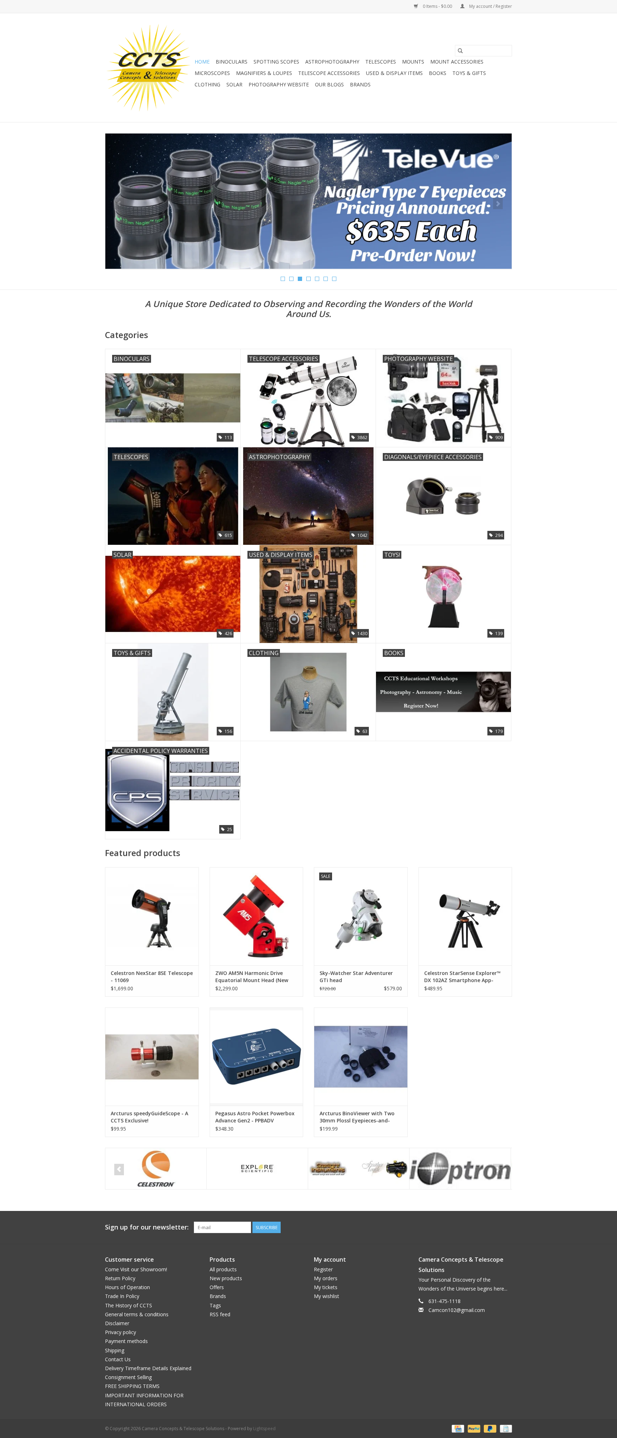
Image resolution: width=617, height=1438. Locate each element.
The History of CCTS (128, 1305)
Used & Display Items (394, 73)
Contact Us (118, 1359)
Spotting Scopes (276, 61)
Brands (360, 84)
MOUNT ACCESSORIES (456, 61)
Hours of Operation (127, 1287)
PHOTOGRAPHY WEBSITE (279, 84)
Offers (217, 1287)
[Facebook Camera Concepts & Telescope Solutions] (480, 1227)
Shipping (114, 1350)
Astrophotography (332, 61)
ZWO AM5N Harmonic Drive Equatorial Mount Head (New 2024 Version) (251, 977)
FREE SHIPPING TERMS (132, 1386)
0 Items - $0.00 (437, 6)
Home (202, 61)
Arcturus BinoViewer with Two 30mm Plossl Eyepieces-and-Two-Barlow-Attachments (357, 1117)
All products (223, 1269)
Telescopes (380, 61)
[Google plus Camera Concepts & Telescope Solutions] (493, 1227)
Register (323, 1269)
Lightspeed (264, 1429)
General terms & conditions (137, 1314)
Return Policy (120, 1278)
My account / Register (490, 6)
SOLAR (234, 84)
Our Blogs (329, 84)
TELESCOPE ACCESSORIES (329, 73)
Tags (215, 1305)
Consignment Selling (128, 1377)
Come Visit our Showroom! (136, 1269)
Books (437, 73)
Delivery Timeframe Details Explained (148, 1368)
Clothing (207, 84)
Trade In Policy (122, 1296)
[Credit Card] (457, 1428)
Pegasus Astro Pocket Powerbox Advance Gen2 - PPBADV (255, 1117)
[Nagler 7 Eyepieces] (308, 201)
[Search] (460, 50)
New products (226, 1278)
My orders (325, 1278)
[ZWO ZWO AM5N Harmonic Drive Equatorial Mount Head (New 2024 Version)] (257, 916)
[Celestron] (155, 1168)
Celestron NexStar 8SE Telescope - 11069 (152, 977)
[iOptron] (460, 1168)
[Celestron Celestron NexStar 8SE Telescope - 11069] (152, 916)
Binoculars (231, 61)
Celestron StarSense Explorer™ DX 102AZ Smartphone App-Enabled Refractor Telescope (462, 977)
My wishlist (326, 1296)
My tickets (325, 1287)
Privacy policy (120, 1332)
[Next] (498, 203)
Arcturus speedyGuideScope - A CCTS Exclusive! (149, 1117)
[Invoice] (504, 1428)
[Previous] (119, 203)
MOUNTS (413, 61)
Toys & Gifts (469, 73)
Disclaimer (117, 1323)
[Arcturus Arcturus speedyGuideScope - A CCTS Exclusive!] (152, 1056)
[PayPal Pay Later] (489, 1428)
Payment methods (126, 1341)
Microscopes (212, 73)
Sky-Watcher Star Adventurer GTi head (356, 977)
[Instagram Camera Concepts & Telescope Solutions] (506, 1227)
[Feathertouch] (358, 1168)
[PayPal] (473, 1428)
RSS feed (220, 1314)
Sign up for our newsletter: (147, 1227)
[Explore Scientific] (257, 1168)
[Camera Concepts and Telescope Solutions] (148, 67)
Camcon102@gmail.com (456, 1310)
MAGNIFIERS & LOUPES (264, 73)
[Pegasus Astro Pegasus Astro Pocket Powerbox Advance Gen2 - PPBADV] (257, 1056)
